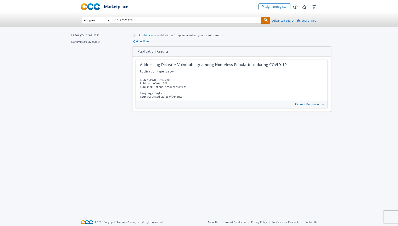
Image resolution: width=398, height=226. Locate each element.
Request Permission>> (309, 104)
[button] (295, 6)
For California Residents (285, 222)
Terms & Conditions (234, 222)
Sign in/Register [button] (276, 7)
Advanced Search (283, 20)
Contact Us (311, 222)
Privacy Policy (259, 222)
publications (147, 35)
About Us (213, 222)
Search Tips (308, 20)
